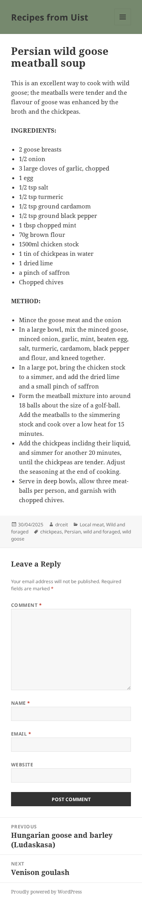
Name (20, 703)
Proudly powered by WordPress (46, 891)
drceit (61, 524)
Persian (72, 531)
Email (21, 733)
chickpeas (51, 531)
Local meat (92, 524)
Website (22, 764)
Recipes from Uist (49, 17)
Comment (26, 605)
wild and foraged (101, 531)
